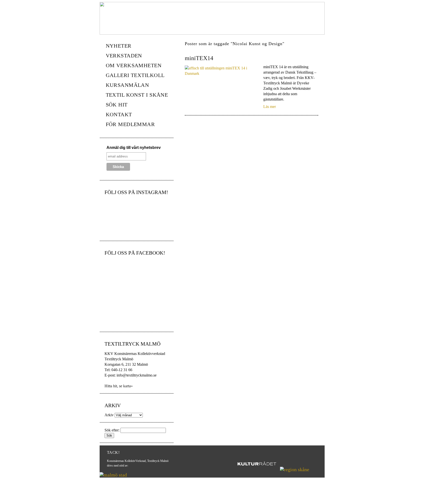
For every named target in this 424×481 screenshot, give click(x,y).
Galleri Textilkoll (135, 75)
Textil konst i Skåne (137, 95)
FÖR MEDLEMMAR (130, 124)
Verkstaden (124, 55)
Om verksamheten (134, 65)
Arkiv (109, 415)
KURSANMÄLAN (127, 85)
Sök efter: (112, 430)
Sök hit (117, 105)
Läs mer (269, 106)
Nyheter (119, 46)
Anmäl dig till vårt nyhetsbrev (133, 147)
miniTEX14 (199, 58)
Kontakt (119, 114)
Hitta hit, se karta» (119, 386)
